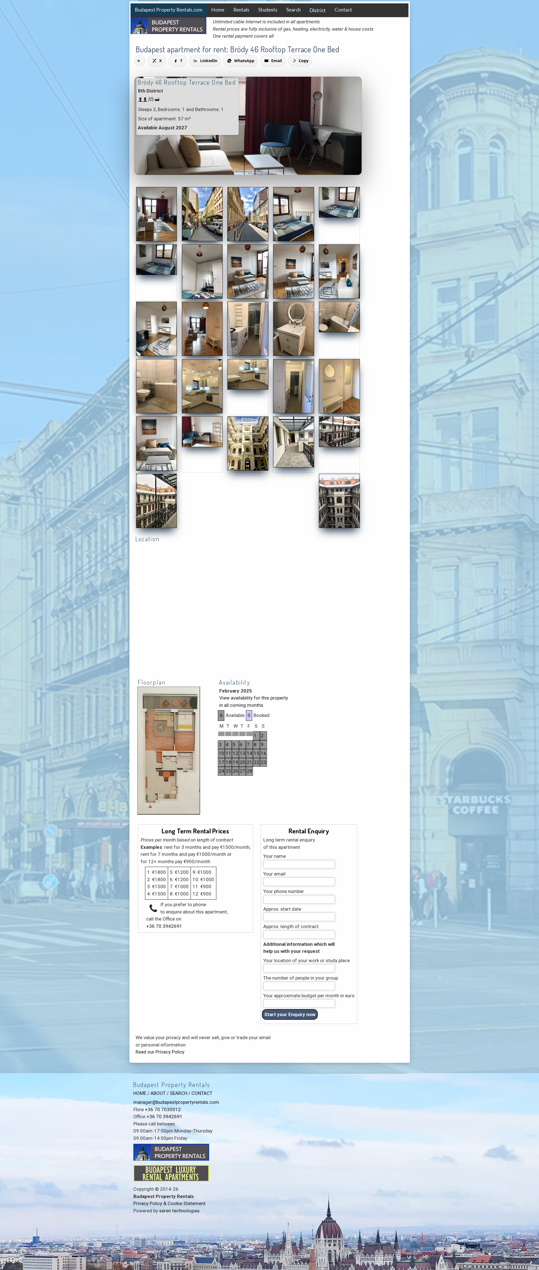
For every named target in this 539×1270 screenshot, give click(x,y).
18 (228, 762)
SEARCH (178, 1093)
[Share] (139, 60)
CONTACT (202, 1093)
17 (221, 762)
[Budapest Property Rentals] (156, 240)
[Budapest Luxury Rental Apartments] (171, 1180)
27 (242, 771)
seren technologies (179, 1210)
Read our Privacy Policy (160, 1052)
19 (235, 762)
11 (228, 753)
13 (242, 753)
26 (235, 771)
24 (221, 771)
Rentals (241, 10)
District (318, 10)
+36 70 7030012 (163, 1109)
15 (256, 753)
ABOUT (158, 1093)
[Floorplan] (169, 813)
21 (249, 762)
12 (235, 753)
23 (263, 762)
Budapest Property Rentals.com (168, 10)
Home (217, 10)
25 (228, 771)
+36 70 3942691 (164, 926)
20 (242, 762)
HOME (139, 1093)
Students (267, 10)
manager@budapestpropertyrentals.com (176, 1102)
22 (256, 762)
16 (263, 753)
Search (293, 10)
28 (249, 771)
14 (249, 753)
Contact (343, 10)
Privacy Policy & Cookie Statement (169, 1203)
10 (221, 753)
